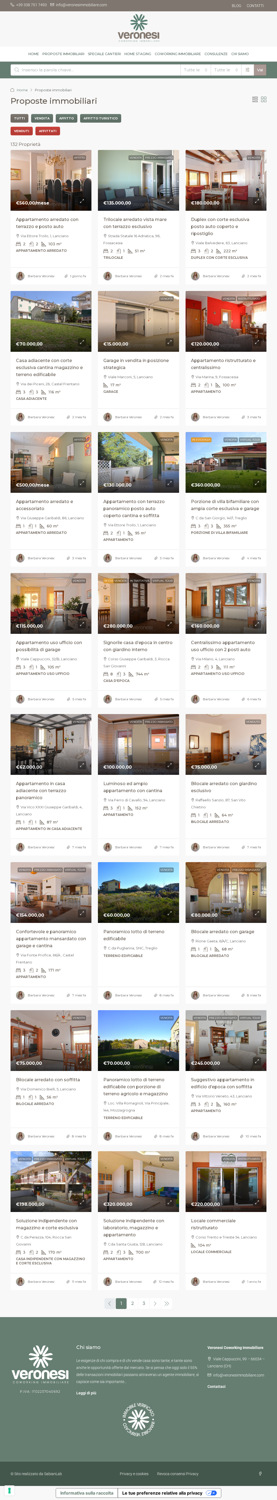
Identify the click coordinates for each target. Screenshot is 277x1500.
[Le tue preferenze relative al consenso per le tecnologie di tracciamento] (9, 1490)
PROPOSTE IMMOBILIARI (63, 54)
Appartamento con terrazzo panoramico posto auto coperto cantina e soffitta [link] (134, 508)
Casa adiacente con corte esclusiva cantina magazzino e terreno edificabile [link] (49, 367)
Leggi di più (86, 1393)
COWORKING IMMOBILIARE (178, 54)
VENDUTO (253, 722)
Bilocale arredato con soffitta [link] (48, 1079)
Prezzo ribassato (159, 157)
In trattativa (139, 580)
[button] (255, 99)
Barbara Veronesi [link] (41, 276)
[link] (51, 180)
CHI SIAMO (240, 54)
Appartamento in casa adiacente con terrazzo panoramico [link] (41, 790)
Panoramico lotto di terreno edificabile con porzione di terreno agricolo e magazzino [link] (135, 1086)
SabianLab (53, 1474)
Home (22, 90)
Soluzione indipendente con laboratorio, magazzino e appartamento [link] (133, 1227)
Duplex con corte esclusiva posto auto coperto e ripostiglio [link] (220, 226)
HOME (33, 54)
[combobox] (195, 70)
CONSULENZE (216, 54)
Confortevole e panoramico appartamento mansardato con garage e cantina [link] (51, 938)
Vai (260, 69)
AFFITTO (79, 157)
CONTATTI (255, 6)
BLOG (236, 6)
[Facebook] (261, 1474)
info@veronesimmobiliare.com (238, 1375)
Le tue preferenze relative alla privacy (162, 1493)
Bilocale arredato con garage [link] (222, 931)
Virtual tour (250, 439)
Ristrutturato (249, 298)
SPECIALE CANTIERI (104, 54)
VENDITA (136, 157)
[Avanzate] (247, 70)
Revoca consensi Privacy (178, 1474)
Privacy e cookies (134, 1474)
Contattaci (216, 1386)
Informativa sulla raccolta (86, 1493)
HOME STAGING (137, 54)
